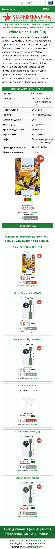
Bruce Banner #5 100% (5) (27, 293)
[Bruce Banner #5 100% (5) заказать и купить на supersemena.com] (28, 309)
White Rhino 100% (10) (41, 27)
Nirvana (45, 24)
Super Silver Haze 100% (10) (27, 247)
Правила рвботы (39, 529)
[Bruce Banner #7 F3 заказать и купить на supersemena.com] (28, 401)
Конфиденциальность (21, 533)
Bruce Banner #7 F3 (27, 385)
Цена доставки (14, 529)
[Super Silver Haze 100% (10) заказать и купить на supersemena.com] (28, 263)
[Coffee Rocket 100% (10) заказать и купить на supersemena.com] (28, 447)
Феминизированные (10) (15, 27)
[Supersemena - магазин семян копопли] (27, 17)
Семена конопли (29, 24)
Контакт (44, 533)
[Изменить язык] (50, 3)
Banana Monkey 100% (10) (27, 339)
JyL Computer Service (34, 546)
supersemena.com (36, 540)
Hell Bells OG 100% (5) (27, 477)
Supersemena (8, 9)
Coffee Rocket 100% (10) (27, 431)
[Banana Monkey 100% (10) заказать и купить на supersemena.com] (28, 355)
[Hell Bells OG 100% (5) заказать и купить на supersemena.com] (28, 494)
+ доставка (33, 212)
